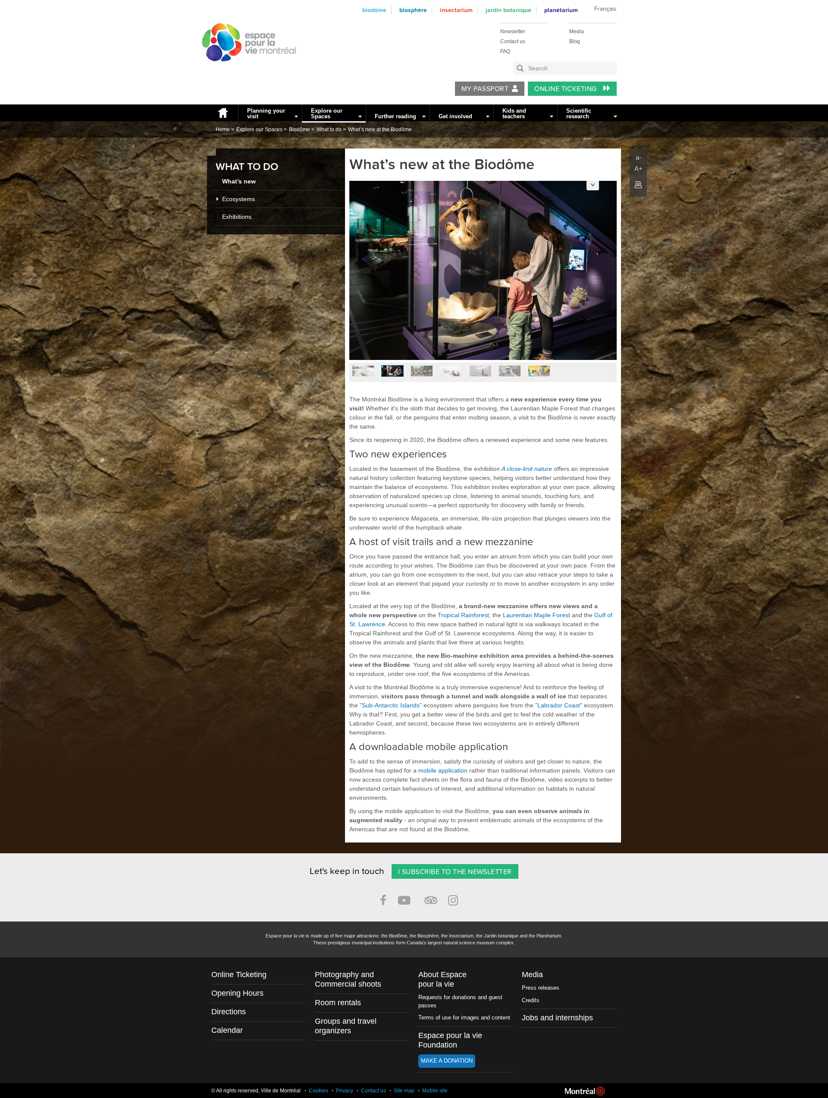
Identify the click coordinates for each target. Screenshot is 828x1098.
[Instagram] (455, 899)
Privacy (344, 1091)
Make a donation (447, 1060)
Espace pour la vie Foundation (450, 1040)
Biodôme (374, 10)
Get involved (455, 116)
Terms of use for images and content (464, 1017)
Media (576, 31)
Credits (530, 1000)
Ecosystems (238, 199)
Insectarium (456, 10)
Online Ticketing (566, 89)
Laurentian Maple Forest (536, 615)
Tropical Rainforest (463, 615)
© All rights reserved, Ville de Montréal (256, 1091)
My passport (484, 89)
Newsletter (512, 31)
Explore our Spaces (326, 113)
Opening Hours (237, 993)
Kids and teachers (514, 113)
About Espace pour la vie (442, 979)
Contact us (512, 41)
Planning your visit (266, 113)
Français (605, 9)
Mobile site (435, 1091)
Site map (404, 1091)
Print (638, 184)
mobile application (442, 770)
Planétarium (561, 10)
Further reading (395, 116)
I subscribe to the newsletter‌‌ (455, 872)
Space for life (245, 69)
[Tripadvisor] (431, 897)
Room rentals (338, 1002)
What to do (329, 129)
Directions (228, 1011)
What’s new (239, 181)
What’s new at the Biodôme (380, 129)
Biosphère (413, 10)
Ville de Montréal (585, 1091)
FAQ (505, 51)
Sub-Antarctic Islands (391, 705)
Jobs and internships (557, 1017)
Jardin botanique (508, 10)
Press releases (540, 987)
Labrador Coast (558, 705)
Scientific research (578, 113)
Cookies (318, 1091)
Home (222, 112)
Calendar (227, 1030)
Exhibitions (236, 216)
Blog (574, 41)
